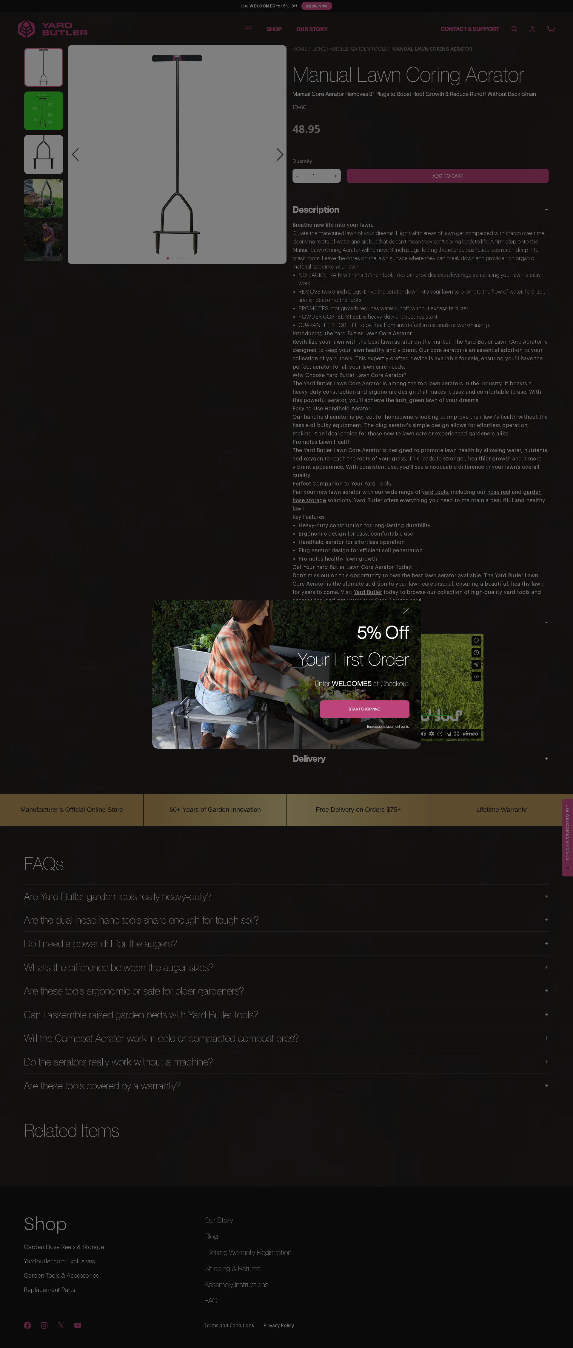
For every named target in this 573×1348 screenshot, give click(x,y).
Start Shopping (365, 709)
